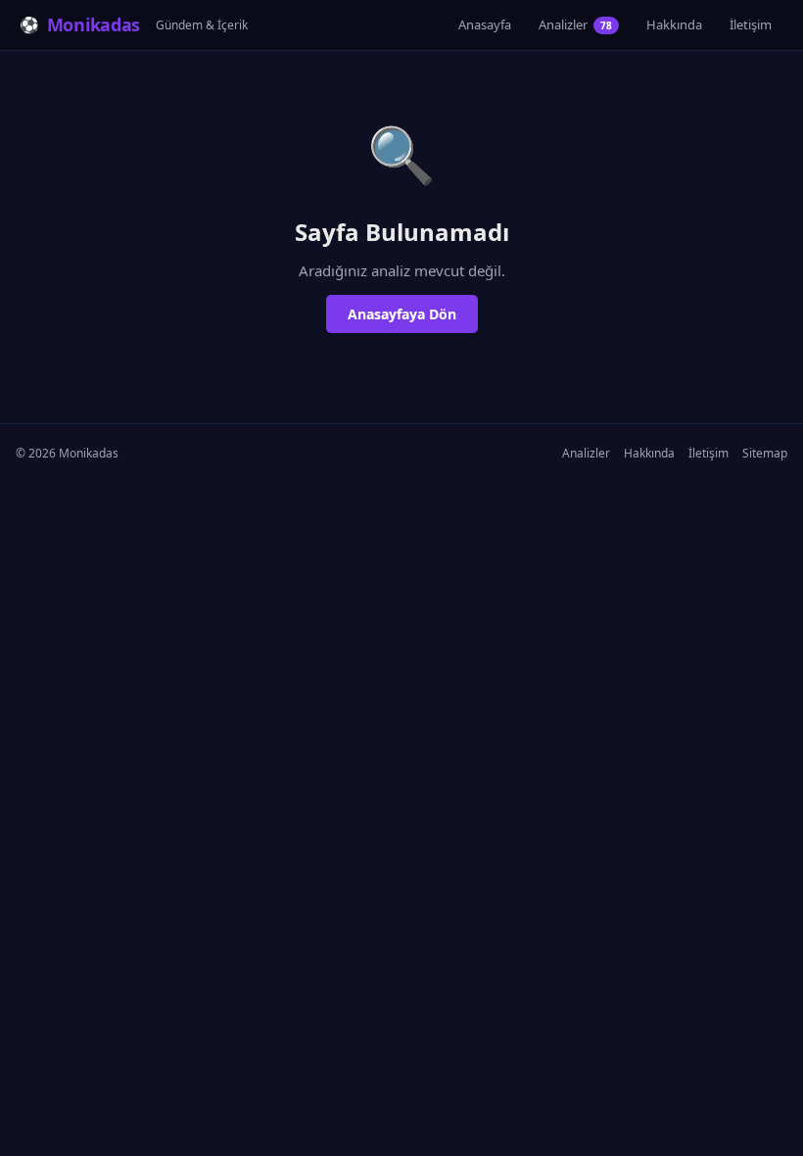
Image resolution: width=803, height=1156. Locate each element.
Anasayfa (484, 24)
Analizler (575, 24)
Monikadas (93, 24)
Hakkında (674, 24)
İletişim (751, 24)
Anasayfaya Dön (402, 314)
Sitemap (764, 453)
